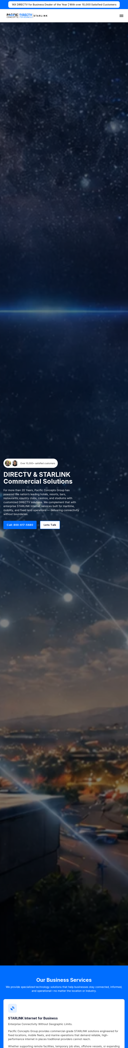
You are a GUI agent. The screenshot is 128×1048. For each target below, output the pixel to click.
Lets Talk (50, 524)
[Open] (121, 16)
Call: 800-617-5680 (20, 524)
